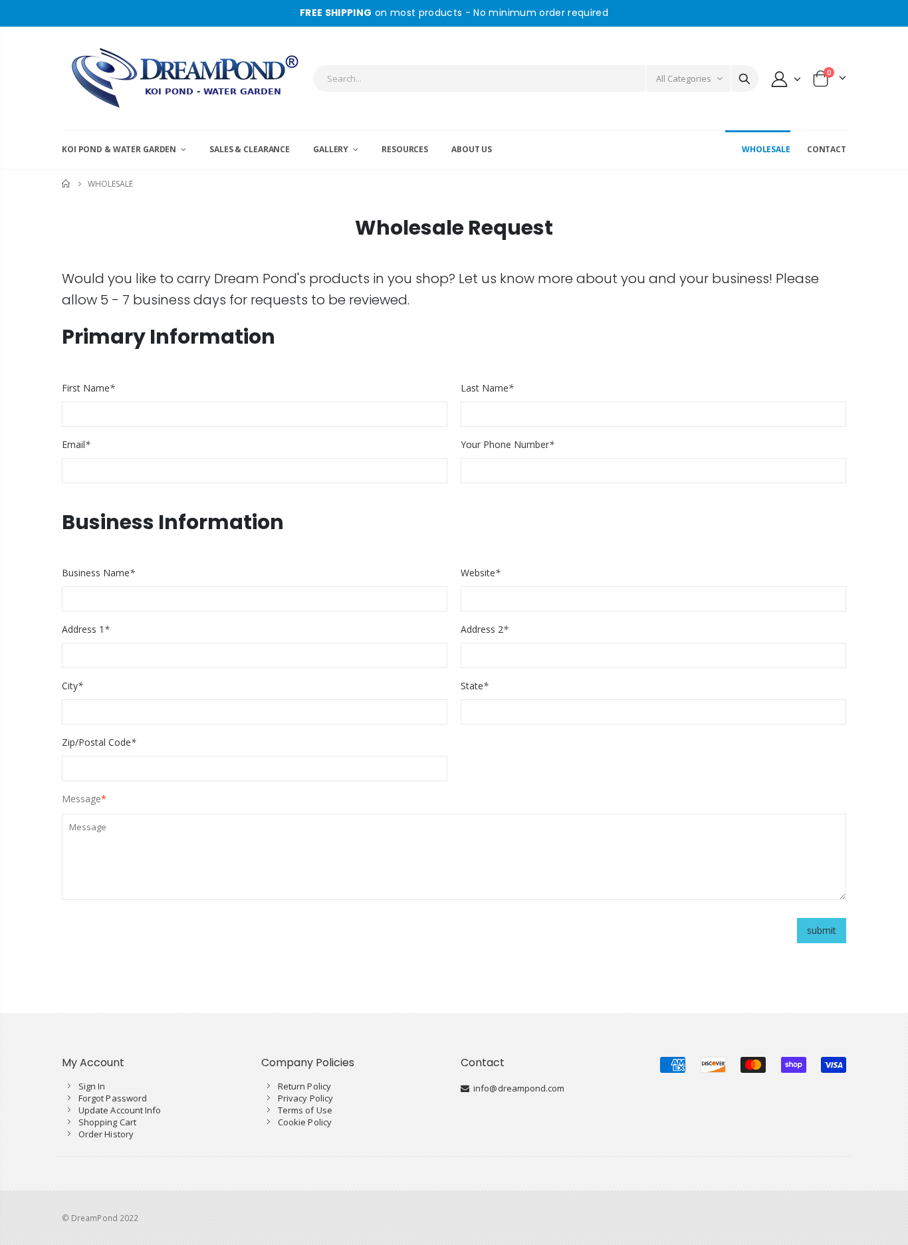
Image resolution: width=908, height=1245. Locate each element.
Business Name (98, 572)
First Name (88, 388)
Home (67, 183)
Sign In (91, 1086)
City (72, 685)
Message (81, 798)
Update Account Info (119, 1110)
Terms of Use (305, 1110)
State (475, 685)
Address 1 (86, 629)
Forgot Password (112, 1098)
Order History (106, 1134)
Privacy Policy (305, 1098)
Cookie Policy (305, 1122)
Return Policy (304, 1086)
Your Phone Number (507, 444)
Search (744, 78)
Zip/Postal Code (99, 742)
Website (481, 572)
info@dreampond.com (516, 1088)
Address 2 (485, 629)
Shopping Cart (107, 1122)
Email (76, 444)
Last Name (487, 388)
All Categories (683, 78)
